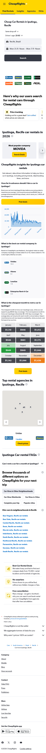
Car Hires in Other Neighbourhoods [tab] (18, 491)
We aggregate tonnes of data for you (19, 630)
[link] (19, 154)
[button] (4, 4)
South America (17, 645)
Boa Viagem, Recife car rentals (15, 516)
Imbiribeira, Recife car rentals (15, 534)
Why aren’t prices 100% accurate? (18, 635)
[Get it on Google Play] (8, 731)
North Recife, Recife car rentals (15, 537)
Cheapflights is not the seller (16, 626)
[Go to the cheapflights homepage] (18, 4)
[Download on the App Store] (23, 731)
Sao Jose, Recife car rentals (14, 548)
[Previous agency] (6, 422)
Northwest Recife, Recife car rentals (17, 541)
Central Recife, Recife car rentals (16, 523)
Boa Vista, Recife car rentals (14, 519)
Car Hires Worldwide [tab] (12, 497)
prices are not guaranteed (18, 619)
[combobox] (12, 31)
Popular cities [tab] (29, 503)
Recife (34, 645)
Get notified (31, 115)
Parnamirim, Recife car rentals (15, 544)
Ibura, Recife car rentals (12, 526)
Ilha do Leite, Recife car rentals (15, 530)
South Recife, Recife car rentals (15, 551)
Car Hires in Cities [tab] (32, 497)
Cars (8, 645)
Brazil (27, 645)
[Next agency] (40, 422)
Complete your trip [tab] (11, 503)
